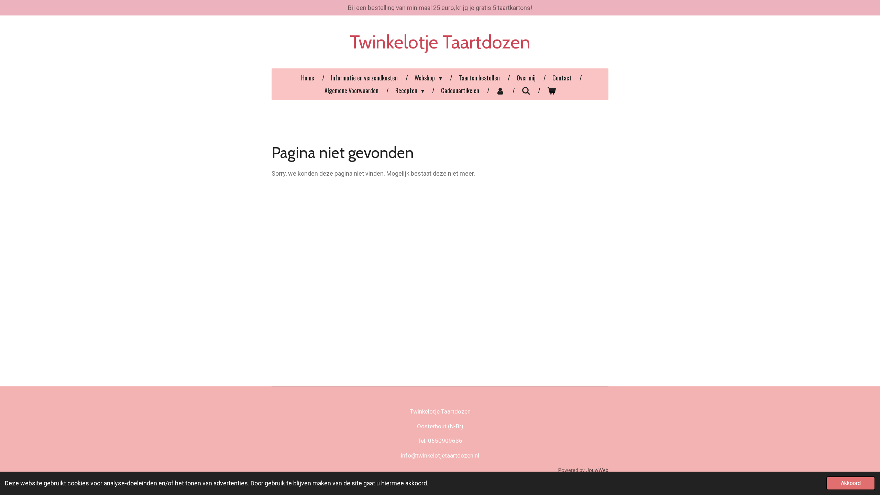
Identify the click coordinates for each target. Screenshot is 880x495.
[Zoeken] (526, 90)
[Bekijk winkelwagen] (551, 90)
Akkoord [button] (851, 483)
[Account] (500, 90)
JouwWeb (597, 470)
